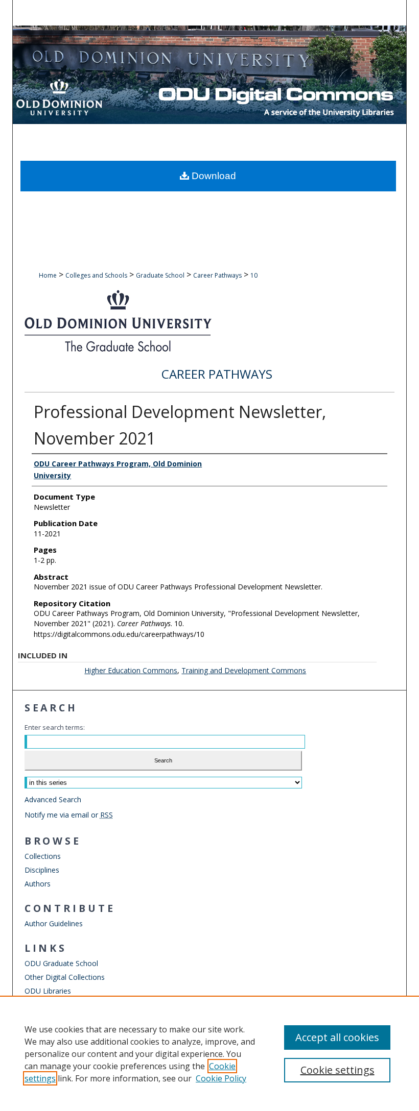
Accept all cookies (337, 1037)
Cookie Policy (221, 1078)
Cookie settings (337, 1070)
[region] (209, 1053)
